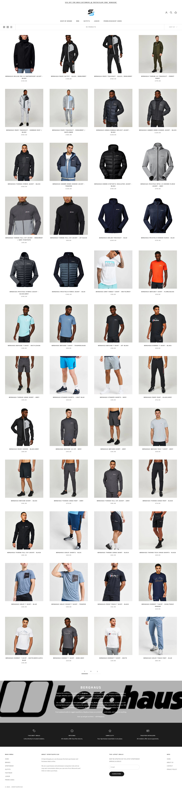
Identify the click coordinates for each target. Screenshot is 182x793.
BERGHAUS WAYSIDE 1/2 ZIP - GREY (69, 449)
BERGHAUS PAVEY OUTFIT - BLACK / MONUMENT (68, 76)
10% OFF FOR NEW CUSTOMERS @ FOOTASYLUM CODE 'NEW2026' (91, 2)
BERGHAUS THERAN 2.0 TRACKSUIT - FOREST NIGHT (157, 77)
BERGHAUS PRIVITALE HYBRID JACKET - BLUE (68, 292)
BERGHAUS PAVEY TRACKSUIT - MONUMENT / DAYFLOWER (68, 131)
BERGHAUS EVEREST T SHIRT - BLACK (158, 345)
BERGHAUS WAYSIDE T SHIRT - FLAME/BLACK (157, 292)
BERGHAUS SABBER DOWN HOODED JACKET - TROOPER (69, 185)
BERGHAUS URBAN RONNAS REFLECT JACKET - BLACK (113, 131)
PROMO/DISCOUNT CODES (113, 21)
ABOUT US (170, 762)
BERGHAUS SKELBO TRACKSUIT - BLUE (113, 238)
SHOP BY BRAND (66, 21)
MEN (77, 21)
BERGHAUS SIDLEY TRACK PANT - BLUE (158, 658)
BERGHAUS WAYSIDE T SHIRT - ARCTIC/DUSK (24, 345)
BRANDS (7, 762)
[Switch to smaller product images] (8, 27)
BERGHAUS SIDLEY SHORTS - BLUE (68, 552)
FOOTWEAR (8, 773)
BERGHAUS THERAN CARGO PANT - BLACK (158, 501)
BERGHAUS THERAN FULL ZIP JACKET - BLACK (24, 552)
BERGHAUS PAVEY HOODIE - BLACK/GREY (24, 449)
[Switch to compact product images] (11, 27)
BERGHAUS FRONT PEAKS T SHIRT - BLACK (113, 604)
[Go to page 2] (97, 671)
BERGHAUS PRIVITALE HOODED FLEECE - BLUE (158, 238)
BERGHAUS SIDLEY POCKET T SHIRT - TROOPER (69, 604)
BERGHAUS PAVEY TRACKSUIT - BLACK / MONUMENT (113, 76)
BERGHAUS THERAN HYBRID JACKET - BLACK (24, 184)
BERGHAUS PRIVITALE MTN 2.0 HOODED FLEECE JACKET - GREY (158, 185)
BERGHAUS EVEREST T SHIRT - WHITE (113, 658)
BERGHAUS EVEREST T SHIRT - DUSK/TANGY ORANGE (158, 605)
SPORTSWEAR (9, 766)
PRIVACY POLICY (172, 769)
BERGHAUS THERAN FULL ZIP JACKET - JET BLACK (68, 238)
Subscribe (116, 774)
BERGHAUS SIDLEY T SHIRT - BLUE (24, 604)
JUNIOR (96, 21)
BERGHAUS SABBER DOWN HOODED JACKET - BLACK (158, 130)
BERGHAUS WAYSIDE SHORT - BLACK (24, 501)
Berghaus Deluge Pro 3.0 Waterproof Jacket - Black (24, 77)
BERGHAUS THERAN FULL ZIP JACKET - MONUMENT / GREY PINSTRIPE (24, 239)
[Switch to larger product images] (4, 27)
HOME (7, 759)
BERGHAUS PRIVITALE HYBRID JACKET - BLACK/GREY (24, 293)
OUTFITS (87, 21)
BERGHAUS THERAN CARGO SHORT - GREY (24, 397)
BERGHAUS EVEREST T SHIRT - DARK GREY (68, 658)
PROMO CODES (9, 780)
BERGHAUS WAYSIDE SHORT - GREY (113, 449)
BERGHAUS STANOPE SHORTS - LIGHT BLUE (69, 397)
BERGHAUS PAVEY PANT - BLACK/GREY (158, 397)
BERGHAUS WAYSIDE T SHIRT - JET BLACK (113, 345)
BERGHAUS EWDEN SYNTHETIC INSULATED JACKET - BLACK (113, 185)
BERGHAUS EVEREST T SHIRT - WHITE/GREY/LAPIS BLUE (24, 659)
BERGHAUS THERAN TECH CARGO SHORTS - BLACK (158, 552)
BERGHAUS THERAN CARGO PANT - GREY (68, 501)
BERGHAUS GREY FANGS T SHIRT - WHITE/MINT (113, 292)
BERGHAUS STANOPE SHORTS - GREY (113, 397)
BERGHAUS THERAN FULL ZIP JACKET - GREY (113, 501)
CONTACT (170, 766)
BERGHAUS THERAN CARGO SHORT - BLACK (113, 552)
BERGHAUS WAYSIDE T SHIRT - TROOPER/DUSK (69, 345)
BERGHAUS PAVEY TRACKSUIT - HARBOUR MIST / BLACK (24, 131)
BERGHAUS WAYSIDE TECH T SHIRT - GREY (157, 449)
